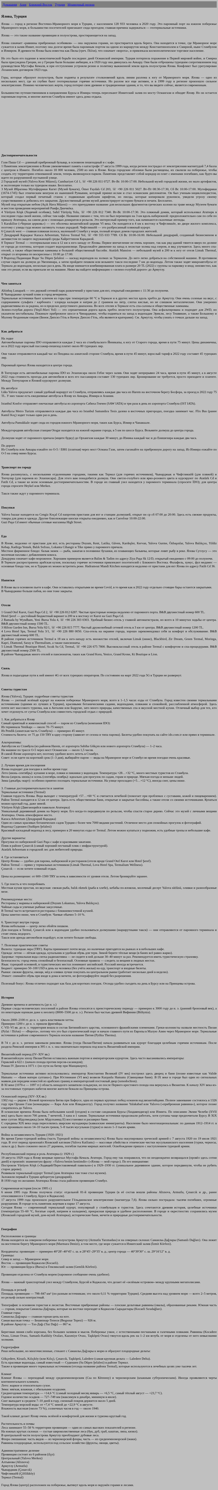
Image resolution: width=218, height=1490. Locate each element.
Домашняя (10, 4)
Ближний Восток (40, 4)
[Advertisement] (97, 127)
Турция (60, 4)
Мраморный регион (81, 4)
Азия (23, 4)
